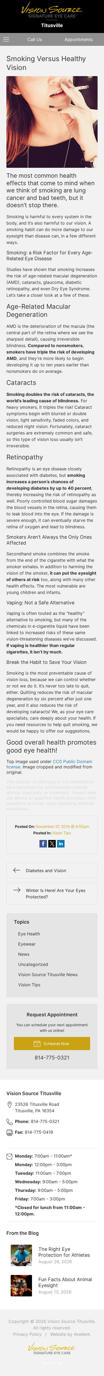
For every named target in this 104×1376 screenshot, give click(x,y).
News (23, 954)
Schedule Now (56, 1043)
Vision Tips (61, 833)
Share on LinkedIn (61, 843)
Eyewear (26, 944)
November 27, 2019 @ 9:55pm (62, 826)
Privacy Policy (27, 1334)
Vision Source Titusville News (48, 974)
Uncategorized (33, 964)
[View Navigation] (8, 39)
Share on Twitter (52, 843)
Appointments (79, 39)
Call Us (34, 39)
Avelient (82, 1334)
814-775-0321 (37, 1121)
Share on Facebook (43, 843)
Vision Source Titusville (70, 1321)
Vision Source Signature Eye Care (52, 1348)
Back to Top (52, 1363)
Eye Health (29, 933)
